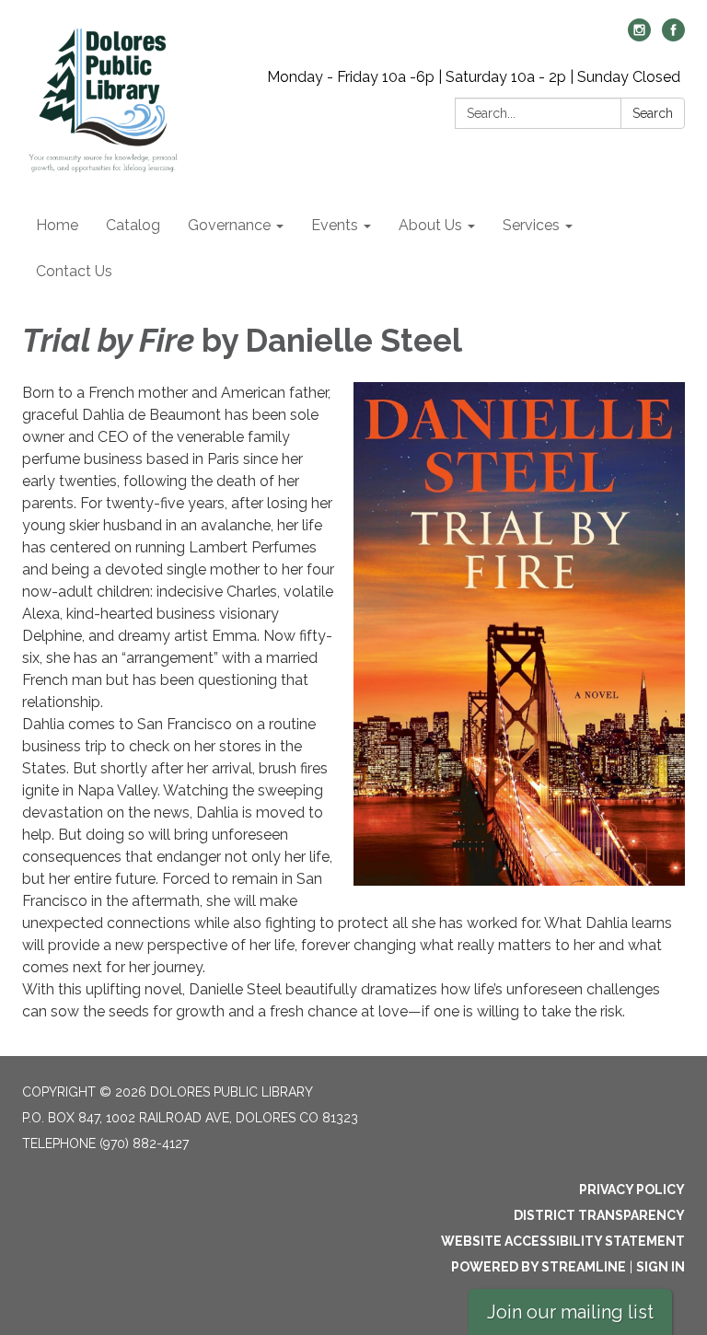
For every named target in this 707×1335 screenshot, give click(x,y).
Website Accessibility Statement (563, 1241)
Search (652, 113)
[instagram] (639, 36)
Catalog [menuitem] (133, 225)
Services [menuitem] (531, 225)
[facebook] (673, 36)
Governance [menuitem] (229, 225)
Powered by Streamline (538, 1267)
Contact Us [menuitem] (74, 271)
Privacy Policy (632, 1189)
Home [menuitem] (57, 225)
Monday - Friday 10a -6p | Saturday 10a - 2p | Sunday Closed (473, 77)
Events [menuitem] (334, 225)
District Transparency (599, 1215)
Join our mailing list (570, 1312)
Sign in (660, 1267)
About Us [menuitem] (430, 225)
